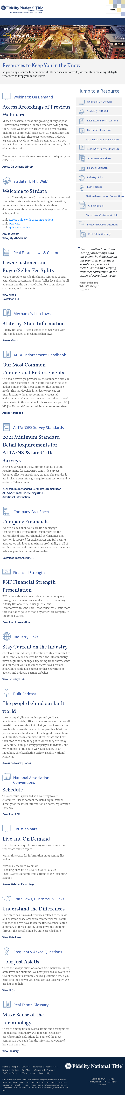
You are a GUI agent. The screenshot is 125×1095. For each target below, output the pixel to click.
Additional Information (16, 497)
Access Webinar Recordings (18, 884)
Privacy (50, 1070)
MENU (113, 9)
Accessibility (45, 1073)
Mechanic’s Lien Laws (99, 130)
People (15, 1066)
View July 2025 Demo (14, 238)
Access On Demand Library (18, 166)
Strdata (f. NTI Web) (98, 111)
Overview (14, 223)
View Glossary (10, 1051)
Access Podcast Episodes (16, 763)
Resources (51, 1066)
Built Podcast (94, 186)
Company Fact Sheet (99, 158)
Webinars (38, 1070)
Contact (15, 1070)
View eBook (9, 295)
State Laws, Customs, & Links (102, 215)
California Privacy (10, 1073)
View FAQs (8, 990)
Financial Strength (97, 167)
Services (26, 1066)
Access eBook (10, 340)
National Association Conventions (102, 196)
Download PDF (11, 299)
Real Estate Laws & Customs (102, 120)
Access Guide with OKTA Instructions (31, 219)
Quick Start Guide (19, 227)
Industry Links (95, 177)
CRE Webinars (96, 205)
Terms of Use (28, 1073)
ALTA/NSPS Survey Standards (103, 149)
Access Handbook (12, 412)
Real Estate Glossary (99, 234)
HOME (5, 29)
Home (5, 1066)
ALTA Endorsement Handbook (102, 139)
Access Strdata (10, 234)
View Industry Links (13, 679)
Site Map (26, 1070)
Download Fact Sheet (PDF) (18, 557)
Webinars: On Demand (99, 101)
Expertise (37, 1066)
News (5, 1070)
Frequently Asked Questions (102, 224)
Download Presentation (16, 622)
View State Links (11, 937)
